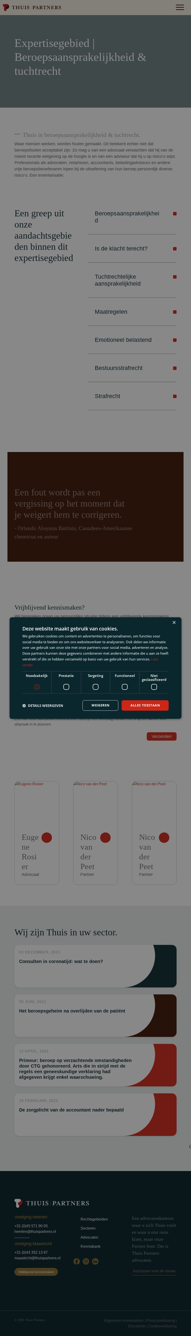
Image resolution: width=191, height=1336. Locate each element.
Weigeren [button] (100, 705)
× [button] (174, 622)
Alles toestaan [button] (145, 705)
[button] (42, 705)
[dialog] (95, 668)
